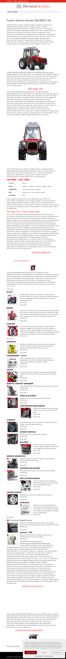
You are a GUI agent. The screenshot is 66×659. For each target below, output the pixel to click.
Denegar (44, 652)
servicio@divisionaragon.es (41, 260)
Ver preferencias (57, 652)
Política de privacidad (48, 656)
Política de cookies (39, 656)
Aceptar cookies (30, 652)
